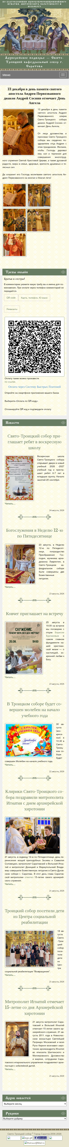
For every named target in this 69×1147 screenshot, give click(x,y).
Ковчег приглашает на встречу (34, 613)
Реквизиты (12, 309)
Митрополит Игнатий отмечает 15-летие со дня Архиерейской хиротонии (34, 1007)
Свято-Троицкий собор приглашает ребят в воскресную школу (35, 441)
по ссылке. (10, 381)
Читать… (10, 503)
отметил (29, 877)
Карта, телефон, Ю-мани (34, 297)
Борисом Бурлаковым (55, 634)
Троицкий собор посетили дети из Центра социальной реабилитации (34, 916)
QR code (11, 297)
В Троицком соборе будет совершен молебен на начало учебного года (34, 709)
